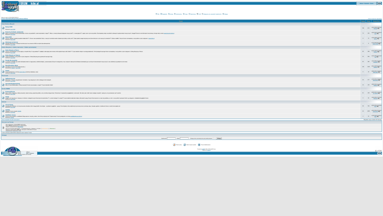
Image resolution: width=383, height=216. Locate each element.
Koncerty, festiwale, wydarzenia (14, 32)
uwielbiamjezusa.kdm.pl (76, 116)
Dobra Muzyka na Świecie (12, 55)
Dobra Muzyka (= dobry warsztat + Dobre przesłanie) (19, 47)
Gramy (7, 70)
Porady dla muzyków (11, 60)
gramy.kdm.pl (22, 71)
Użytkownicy (179, 14)
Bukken (375, 67)
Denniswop (20, 126)
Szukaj (171, 14)
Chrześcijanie (9, 105)
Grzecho (375, 98)
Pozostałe (5, 75)
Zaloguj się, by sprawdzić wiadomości (212, 14)
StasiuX (13, 67)
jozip (375, 33)
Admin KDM (375, 43)
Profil (199, 14)
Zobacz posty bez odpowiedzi (375, 18)
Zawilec (375, 51)
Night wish (375, 72)
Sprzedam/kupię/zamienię (12, 83)
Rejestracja (193, 14)
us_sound (375, 93)
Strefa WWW (6, 89)
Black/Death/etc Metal (11, 65)
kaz (375, 57)
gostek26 (375, 62)
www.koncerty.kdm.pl (169, 33)
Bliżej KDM (8, 37)
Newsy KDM (8, 27)
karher (375, 38)
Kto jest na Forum (8, 122)
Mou (375, 106)
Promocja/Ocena (10, 91)
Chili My (7, 110)
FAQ (158, 14)
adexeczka (375, 80)
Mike (375, 116)
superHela (12, 112)
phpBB (203, 149)
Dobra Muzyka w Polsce (12, 50)
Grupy (371, 3)
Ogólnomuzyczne (10, 78)
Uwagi (7, 97)
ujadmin (12, 117)
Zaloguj (226, 14)
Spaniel (375, 28)
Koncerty (366, 3)
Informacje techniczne (11, 42)
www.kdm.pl (151, 38)
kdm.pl (361, 3)
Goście (4, 102)
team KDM (12, 29)
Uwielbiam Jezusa (10, 115)
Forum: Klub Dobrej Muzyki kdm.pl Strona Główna (14, 18)
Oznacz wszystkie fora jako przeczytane (10, 119)
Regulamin (164, 14)
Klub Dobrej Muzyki (8, 24)
